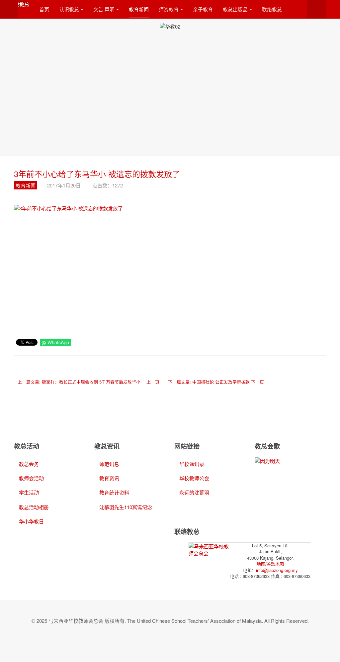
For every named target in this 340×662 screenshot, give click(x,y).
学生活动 (29, 492)
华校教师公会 (194, 478)
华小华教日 (31, 521)
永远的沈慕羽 (194, 492)
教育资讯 (109, 478)
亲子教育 (203, 9)
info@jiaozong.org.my (277, 570)
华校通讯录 (191, 463)
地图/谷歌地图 (270, 564)
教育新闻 (139, 9)
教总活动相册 (34, 506)
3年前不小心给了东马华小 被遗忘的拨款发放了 (97, 173)
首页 (44, 9)
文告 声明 (104, 9)
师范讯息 (109, 463)
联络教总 (272, 9)
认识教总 (69, 9)
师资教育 (169, 9)
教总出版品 (235, 9)
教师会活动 (31, 478)
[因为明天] (267, 460)
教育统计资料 (114, 492)
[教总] (21, 4)
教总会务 (29, 463)
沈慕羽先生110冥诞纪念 (125, 506)
